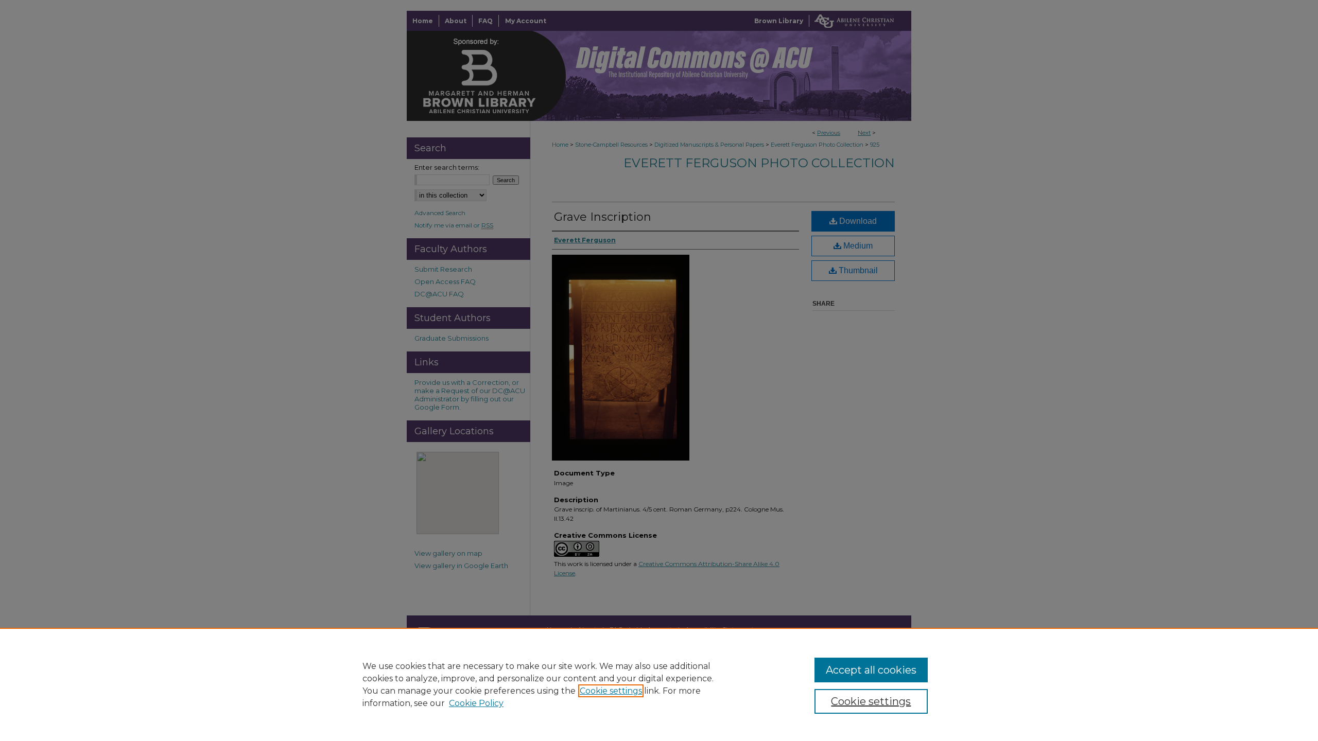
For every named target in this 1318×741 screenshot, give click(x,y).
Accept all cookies (871, 670)
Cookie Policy (476, 703)
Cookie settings (611, 691)
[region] (659, 684)
